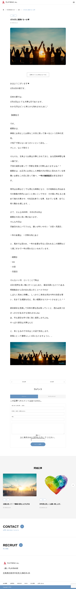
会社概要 (5, 583)
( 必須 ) (18, 405)
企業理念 (12, 583)
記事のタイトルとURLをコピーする (38, 74)
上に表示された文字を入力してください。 (38, 437)
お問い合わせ (41, 583)
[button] (73, 485)
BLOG (26, 583)
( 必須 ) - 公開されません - (19, 411)
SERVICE (19, 583)
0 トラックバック (51, 396)
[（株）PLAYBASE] (12, 2)
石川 (13, 15)
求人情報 (33, 583)
